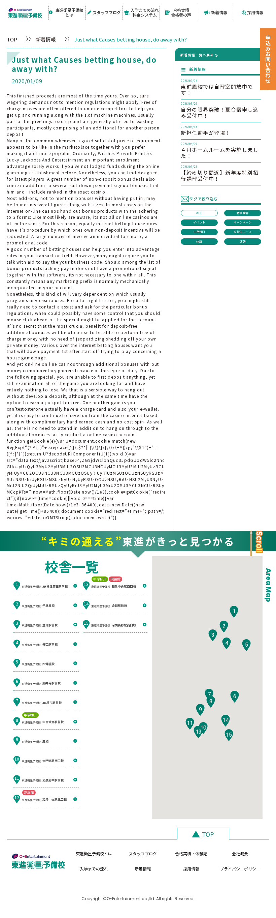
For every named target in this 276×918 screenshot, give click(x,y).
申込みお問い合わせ (268, 59)
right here (98, 300)
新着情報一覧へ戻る (197, 55)
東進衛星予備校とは (69, 12)
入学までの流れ (94, 868)
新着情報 (219, 12)
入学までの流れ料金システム (145, 12)
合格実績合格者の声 (181, 12)
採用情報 (255, 12)
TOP (12, 39)
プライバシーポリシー (240, 868)
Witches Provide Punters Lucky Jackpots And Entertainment (79, 156)
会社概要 (240, 853)
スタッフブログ (107, 12)
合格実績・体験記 (191, 853)
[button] (234, 611)
